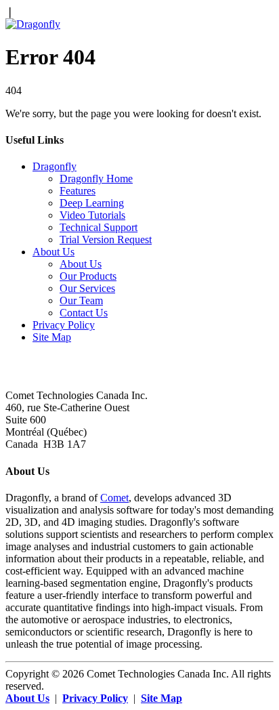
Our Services (87, 288)
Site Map (52, 337)
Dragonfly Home (96, 178)
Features (77, 190)
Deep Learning (92, 203)
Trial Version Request (106, 239)
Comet (114, 497)
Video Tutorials (92, 215)
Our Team (81, 300)
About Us (53, 251)
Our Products (88, 276)
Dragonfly (55, 166)
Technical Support (98, 227)
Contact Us (84, 312)
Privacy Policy (64, 325)
